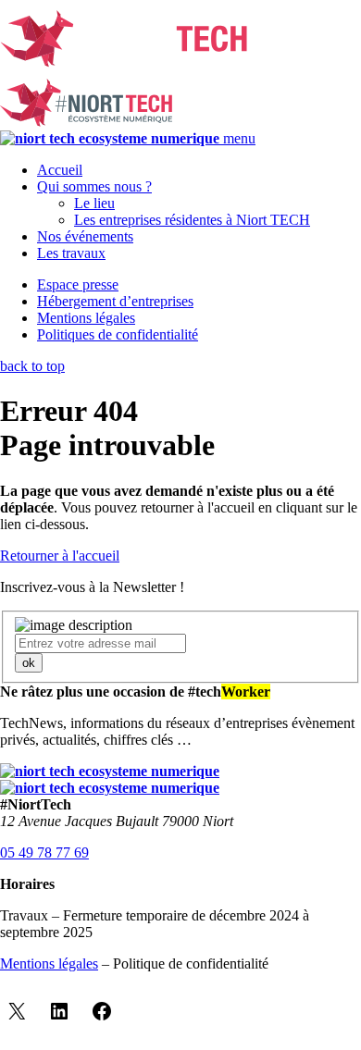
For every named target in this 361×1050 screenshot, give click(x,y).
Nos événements (85, 236)
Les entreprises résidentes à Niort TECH (192, 220)
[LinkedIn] (59, 1011)
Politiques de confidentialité (117, 334)
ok (28, 663)
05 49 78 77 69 (44, 852)
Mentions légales (86, 318)
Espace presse (77, 284)
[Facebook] (101, 1011)
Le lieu (94, 203)
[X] (16, 1011)
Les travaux (71, 253)
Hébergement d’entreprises (115, 301)
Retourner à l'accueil (59, 555)
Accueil (59, 170)
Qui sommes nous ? (94, 186)
